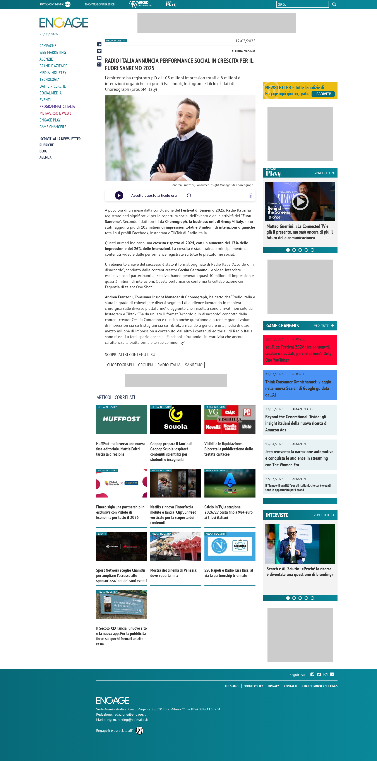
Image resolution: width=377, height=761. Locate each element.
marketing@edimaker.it (130, 719)
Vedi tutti (322, 173)
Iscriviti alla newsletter (60, 138)
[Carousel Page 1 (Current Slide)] (288, 250)
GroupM (145, 364)
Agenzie (46, 59)
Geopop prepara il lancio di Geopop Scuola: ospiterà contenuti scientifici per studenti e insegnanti (171, 451)
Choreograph (120, 364)
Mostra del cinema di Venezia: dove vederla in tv (173, 573)
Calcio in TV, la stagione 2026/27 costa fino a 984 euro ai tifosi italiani (228, 512)
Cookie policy (253, 686)
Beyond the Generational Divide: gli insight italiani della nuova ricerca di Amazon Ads (296, 423)
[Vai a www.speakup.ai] (251, 195)
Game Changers (52, 127)
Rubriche (46, 144)
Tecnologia (49, 79)
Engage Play (49, 120)
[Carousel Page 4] (306, 250)
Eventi (45, 100)
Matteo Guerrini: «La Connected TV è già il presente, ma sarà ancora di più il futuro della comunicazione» (300, 232)
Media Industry (52, 72)
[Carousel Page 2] (294, 250)
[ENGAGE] (63, 22)
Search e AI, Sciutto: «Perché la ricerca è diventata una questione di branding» (300, 571)
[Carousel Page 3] (300, 250)
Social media (50, 93)
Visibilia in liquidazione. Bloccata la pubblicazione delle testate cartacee (228, 449)
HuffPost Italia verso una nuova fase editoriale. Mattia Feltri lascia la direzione (120, 449)
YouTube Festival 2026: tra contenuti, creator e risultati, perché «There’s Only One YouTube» (298, 353)
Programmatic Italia (57, 106)
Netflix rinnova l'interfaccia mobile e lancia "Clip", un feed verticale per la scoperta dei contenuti (173, 514)
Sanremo (193, 364)
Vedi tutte (322, 515)
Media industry (116, 40)
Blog (43, 151)
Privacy (273, 686)
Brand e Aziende (53, 66)
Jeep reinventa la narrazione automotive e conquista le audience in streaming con (299, 458)
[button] (334, 4)
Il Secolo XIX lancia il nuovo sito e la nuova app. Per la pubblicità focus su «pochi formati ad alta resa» (121, 636)
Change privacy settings (320, 686)
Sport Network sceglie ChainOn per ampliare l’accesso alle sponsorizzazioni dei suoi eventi (121, 575)
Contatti (290, 686)
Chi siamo (231, 686)
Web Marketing (52, 52)
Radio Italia (169, 364)
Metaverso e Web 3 (55, 113)
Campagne (48, 45)
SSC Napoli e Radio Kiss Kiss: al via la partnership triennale (228, 573)
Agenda (45, 157)
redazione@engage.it (129, 714)
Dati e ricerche (52, 86)
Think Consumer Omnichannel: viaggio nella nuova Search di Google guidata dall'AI (298, 388)
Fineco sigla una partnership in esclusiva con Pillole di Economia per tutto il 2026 (120, 512)
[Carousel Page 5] (312, 250)
